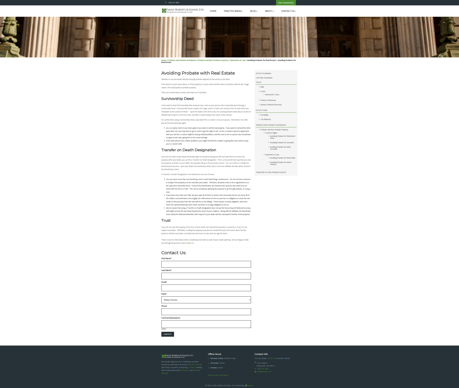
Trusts (263, 91)
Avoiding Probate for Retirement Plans (282, 137)
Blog (253, 11)
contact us (190, 243)
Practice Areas (233, 11)
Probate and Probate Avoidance (182, 60)
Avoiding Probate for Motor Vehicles (281, 163)
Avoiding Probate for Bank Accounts (280, 148)
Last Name (166, 270)
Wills (262, 87)
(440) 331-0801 (263, 369)
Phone (164, 306)
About (269, 11)
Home (213, 11)
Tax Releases (266, 119)
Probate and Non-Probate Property (213, 60)
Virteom (250, 385)
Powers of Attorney (268, 100)
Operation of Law (237, 60)
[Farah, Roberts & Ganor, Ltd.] (182, 9)
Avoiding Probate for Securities (282, 142)
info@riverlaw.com (264, 371)
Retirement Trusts (272, 94)
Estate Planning (263, 73)
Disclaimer (224, 375)
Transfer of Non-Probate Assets (271, 172)
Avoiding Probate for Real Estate (282, 158)
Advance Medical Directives (271, 104)
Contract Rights (271, 133)
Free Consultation (286, 3)
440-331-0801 (173, 2)
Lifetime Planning (264, 78)
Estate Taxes (261, 110)
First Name (166, 259)
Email (164, 282)
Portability (264, 115)
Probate (192, 367)
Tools (258, 82)
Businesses (184, 370)
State (164, 294)
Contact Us (288, 11)
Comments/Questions (170, 318)
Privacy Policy (213, 375)
